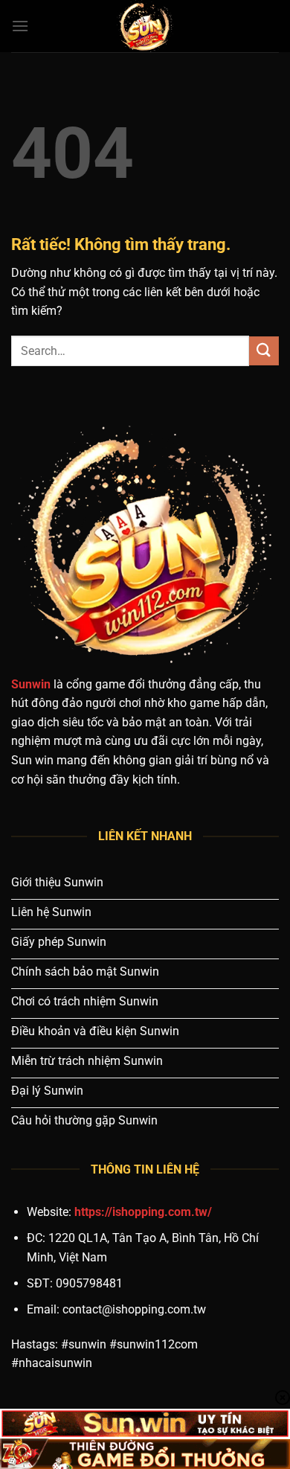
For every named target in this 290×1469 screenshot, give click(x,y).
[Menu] (20, 25)
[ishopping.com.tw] (145, 26)
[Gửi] (264, 350)
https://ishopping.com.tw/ (143, 1212)
